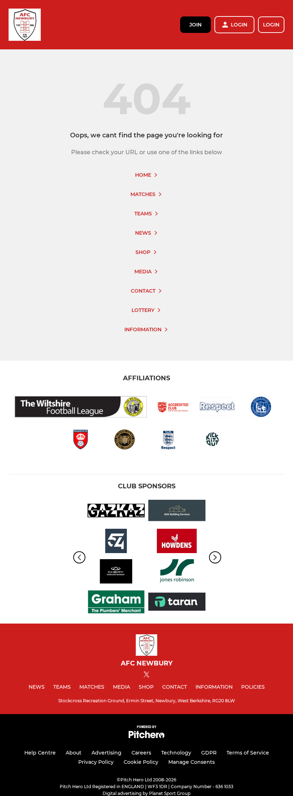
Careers (141, 752)
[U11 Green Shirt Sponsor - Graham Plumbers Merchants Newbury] (116, 603)
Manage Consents (191, 762)
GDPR (209, 752)
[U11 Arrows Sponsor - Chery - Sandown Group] (116, 572)
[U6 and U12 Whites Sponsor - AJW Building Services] (176, 511)
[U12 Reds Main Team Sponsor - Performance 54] (116, 542)
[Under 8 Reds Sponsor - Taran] (176, 603)
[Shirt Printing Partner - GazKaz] (116, 511)
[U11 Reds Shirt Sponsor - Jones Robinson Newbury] (176, 572)
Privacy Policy (96, 762)
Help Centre (40, 752)
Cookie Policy (141, 762)
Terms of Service (248, 752)
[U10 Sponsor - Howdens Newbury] (176, 542)
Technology (176, 752)
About (73, 752)
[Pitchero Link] (146, 736)
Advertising (106, 752)
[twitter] (146, 675)
